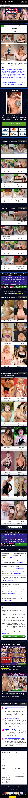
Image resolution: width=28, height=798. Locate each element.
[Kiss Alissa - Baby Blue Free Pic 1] (7, 38)
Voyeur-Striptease (11, 74)
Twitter (4, 765)
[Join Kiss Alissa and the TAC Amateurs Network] (5, 129)
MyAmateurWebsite (7, 695)
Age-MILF (3, 69)
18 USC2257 (5, 771)
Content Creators (19, 771)
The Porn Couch (17, 573)
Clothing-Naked (5, 75)
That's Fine (12, 797)
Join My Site (19, 293)
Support (17, 755)
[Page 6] (18, 527)
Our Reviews (5, 755)
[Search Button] (22, 2)
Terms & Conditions (7, 773)
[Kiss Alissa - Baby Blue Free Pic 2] (20, 38)
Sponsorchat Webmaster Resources (20, 775)
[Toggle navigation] (26, 2)
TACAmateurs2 (5, 668)
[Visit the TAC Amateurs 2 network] (13, 655)
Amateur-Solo (14, 72)
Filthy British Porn (20, 568)
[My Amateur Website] (14, 682)
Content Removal (6, 779)
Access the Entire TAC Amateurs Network (14, 124)
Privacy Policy (18, 795)
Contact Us (17, 759)
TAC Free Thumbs (6, 763)
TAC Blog (4, 761)
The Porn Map (20, 562)
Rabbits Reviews (11, 593)
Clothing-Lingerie (21, 74)
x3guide (7, 586)
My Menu (14, 21)
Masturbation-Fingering (7, 77)
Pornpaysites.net (9, 580)
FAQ (16, 757)
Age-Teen (16, 77)
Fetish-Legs (7, 72)
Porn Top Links (8, 600)
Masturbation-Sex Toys (15, 75)
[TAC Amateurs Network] (7, 2)
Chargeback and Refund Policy (6, 782)
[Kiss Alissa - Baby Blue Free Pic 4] (20, 52)
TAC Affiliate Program (20, 773)
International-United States (10, 71)
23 (20, 527)
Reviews (4, 633)
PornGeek (10, 557)
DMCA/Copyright (6, 777)
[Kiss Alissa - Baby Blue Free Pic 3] (7, 52)
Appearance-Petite (11, 69)
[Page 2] (16, 527)
